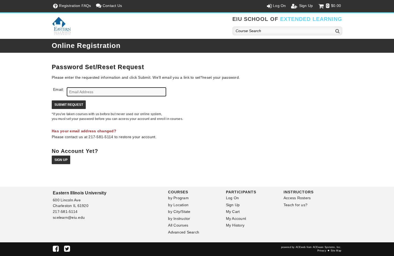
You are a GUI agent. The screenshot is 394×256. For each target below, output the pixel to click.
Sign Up (61, 160)
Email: (58, 89)
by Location (178, 205)
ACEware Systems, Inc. (327, 247)
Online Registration (86, 45)
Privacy (321, 250)
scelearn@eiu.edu (69, 217)
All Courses (178, 225)
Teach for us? (295, 205)
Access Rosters (297, 198)
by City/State (179, 211)
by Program (178, 198)
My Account (236, 218)
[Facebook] (56, 250)
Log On (232, 198)
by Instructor (179, 218)
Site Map (336, 250)
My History (235, 225)
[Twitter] (67, 250)
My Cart (233, 211)
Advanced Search (183, 232)
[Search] (337, 31)
